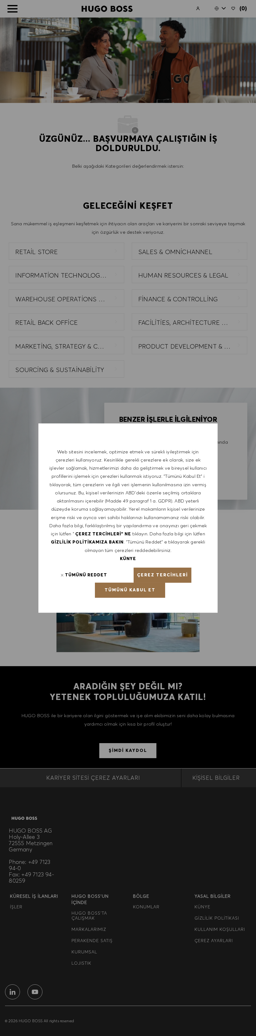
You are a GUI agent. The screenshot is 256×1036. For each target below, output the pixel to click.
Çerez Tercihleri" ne (103, 534)
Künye (128, 558)
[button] (162, 575)
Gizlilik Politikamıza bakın (87, 542)
